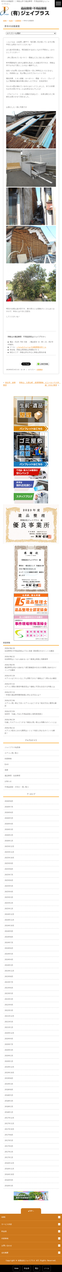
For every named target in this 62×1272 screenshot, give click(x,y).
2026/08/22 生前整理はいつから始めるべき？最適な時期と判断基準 (26, 658)
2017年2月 (9, 1152)
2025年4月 (9, 892)
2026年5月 (9, 818)
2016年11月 (9, 1169)
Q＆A (6, 764)
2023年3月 (9, 999)
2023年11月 (9, 971)
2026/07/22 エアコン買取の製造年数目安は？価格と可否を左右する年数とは (30, 685)
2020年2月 (9, 1056)
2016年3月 (9, 1186)
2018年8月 (9, 1090)
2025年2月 (9, 903)
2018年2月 (9, 1107)
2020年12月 (9, 1033)
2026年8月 (9, 801)
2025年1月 (9, 909)
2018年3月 (9, 1101)
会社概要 (4, 1253)
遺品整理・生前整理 (12, 776)
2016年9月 (9, 1180)
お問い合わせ (6, 1246)
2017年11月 (9, 1123)
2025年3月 (9, 897)
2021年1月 (9, 1027)
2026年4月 (9, 824)
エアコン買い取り (11, 753)
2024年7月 (9, 943)
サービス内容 (6, 1224)
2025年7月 (9, 875)
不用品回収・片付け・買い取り (17, 787)
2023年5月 (9, 993)
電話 (36, 1268)
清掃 (6, 770)
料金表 (4, 1231)
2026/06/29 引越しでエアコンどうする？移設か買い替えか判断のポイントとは (31, 721)
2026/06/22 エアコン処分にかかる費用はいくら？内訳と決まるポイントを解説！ (30, 730)
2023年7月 (9, 982)
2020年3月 (9, 1050)
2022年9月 (9, 1005)
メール (46, 1268)
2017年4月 (9, 1146)
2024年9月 (9, 931)
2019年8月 (9, 1078)
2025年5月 (9, 886)
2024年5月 (9, 954)
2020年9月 (9, 1039)
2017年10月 (9, 1129)
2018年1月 (9, 1112)
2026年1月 (9, 841)
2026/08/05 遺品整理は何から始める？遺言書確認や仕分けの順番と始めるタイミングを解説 (31, 667)
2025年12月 (9, 846)
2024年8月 (9, 937)
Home (16, 1268)
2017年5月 (9, 1140)
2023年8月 (9, 976)
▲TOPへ (31, 1211)
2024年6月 (9, 948)
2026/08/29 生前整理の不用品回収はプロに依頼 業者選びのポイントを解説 (29, 649)
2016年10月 (9, 1174)
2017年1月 (9, 1157)
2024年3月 (9, 965)
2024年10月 (9, 926)
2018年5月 (9, 1095)
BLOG (11, 20)
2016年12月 (9, 1163)
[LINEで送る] (42, 364)
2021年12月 (9, 1016)
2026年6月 (9, 812)
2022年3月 (9, 1010)
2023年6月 (9, 988)
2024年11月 (9, 920)
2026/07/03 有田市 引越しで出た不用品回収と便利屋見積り (24, 712)
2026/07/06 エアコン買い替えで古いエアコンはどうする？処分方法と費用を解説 (31, 703)
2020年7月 (9, 1044)
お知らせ (8, 781)
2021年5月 (9, 1022)
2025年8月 (9, 869)
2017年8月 (9, 1135)
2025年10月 (9, 858)
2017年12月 (9, 1118)
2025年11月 (9, 852)
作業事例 (18, 20)
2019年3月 (9, 1084)
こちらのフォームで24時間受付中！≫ (31, 347)
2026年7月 (9, 807)
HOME (5, 20)
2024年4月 (9, 959)
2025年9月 (9, 863)
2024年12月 (9, 914)
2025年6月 (9, 880)
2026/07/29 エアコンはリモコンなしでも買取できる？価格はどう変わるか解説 (31, 677)
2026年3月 (9, 829)
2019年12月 (9, 1067)
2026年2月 (9, 835)
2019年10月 (9, 1073)
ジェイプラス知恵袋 (12, 747)
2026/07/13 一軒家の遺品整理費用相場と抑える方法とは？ (23, 693)
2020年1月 (9, 1061)
